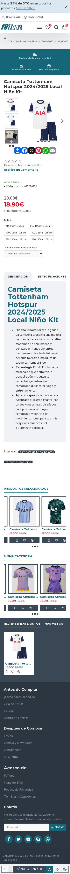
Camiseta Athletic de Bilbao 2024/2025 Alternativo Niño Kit (51, 597)
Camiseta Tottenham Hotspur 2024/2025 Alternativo (51, 529)
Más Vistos (54, 623)
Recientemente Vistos (22, 623)
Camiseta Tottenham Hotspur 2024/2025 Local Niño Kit (19, 663)
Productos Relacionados (26, 488)
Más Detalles (25, 8)
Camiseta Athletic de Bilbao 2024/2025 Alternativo (19, 597)
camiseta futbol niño (18, 462)
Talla (6, 220)
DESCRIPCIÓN (18, 276)
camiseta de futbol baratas (36, 451)
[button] (25, 121)
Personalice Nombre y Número (20, 247)
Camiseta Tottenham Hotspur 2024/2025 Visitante (19, 529)
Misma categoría (18, 556)
